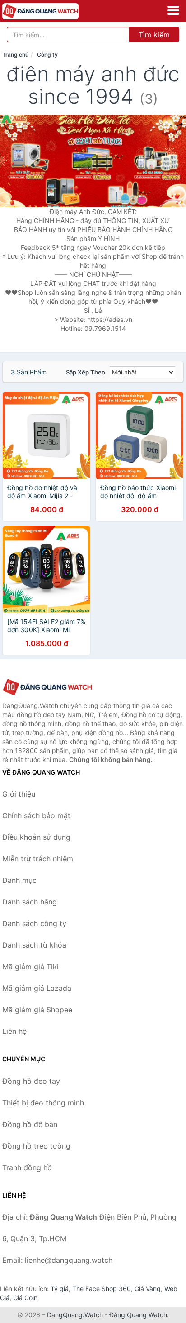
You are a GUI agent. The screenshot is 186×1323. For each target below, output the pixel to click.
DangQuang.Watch (75, 1315)
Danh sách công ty (34, 923)
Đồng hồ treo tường (36, 1145)
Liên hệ (14, 1031)
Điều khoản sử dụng (36, 837)
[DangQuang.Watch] (55, 11)
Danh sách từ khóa (34, 944)
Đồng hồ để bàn (29, 1124)
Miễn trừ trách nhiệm (37, 858)
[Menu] (173, 10)
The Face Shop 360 (101, 1288)
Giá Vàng (148, 1288)
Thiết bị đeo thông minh (43, 1102)
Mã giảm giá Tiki (30, 966)
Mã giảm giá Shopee (37, 1009)
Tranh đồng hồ (27, 1167)
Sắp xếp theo (85, 372)
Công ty (47, 54)
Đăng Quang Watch (138, 1315)
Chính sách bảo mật (36, 815)
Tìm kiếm (154, 34)
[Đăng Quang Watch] (47, 687)
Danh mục (19, 880)
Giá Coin (25, 1297)
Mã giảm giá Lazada (36, 988)
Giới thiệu (18, 793)
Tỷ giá (60, 1288)
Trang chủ (15, 54)
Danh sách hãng (29, 901)
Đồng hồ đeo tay (31, 1081)
